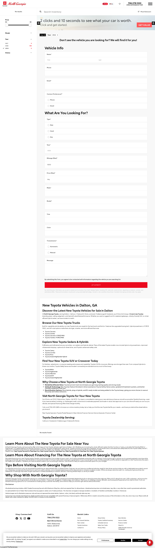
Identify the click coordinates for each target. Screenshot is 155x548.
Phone (49, 68)
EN (106, 4)
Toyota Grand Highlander (53, 378)
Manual (52, 253)
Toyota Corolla (50, 352)
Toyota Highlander (51, 371)
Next (153, 23)
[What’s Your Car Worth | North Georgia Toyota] (96, 22)
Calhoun (45, 421)
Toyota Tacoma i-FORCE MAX (55, 335)
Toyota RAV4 (49, 369)
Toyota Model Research (65, 413)
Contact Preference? (54, 94)
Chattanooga (61, 421)
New (51, 125)
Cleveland (52, 421)
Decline (123, 540)
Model (49, 201)
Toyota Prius (49, 354)
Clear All (42, 35)
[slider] (6, 24)
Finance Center (111, 413)
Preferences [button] (19, 541)
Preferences (105, 540)
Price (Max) (51, 173)
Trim (48, 214)
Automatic (54, 247)
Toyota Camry (49, 350)
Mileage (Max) (52, 158)
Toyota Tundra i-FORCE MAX (54, 337)
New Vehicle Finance (80, 413)
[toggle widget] (150, 543)
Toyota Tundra (50, 333)
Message (50, 260)
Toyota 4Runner (50, 373)
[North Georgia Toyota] (14, 4)
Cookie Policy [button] (63, 539)
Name (49, 54)
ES (112, 4)
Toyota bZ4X (49, 376)
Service (90, 413)
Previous (38, 23)
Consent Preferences (8, 547)
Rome (77, 421)
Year (49, 145)
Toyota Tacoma (50, 331)
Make (49, 188)
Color (49, 227)
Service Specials (99, 413)
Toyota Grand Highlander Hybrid (56, 356)
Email (49, 81)
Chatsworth (71, 421)
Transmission (52, 241)
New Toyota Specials (49, 413)
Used (52, 131)
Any (51, 137)
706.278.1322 (134, 3)
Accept (140, 540)
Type (49, 119)
